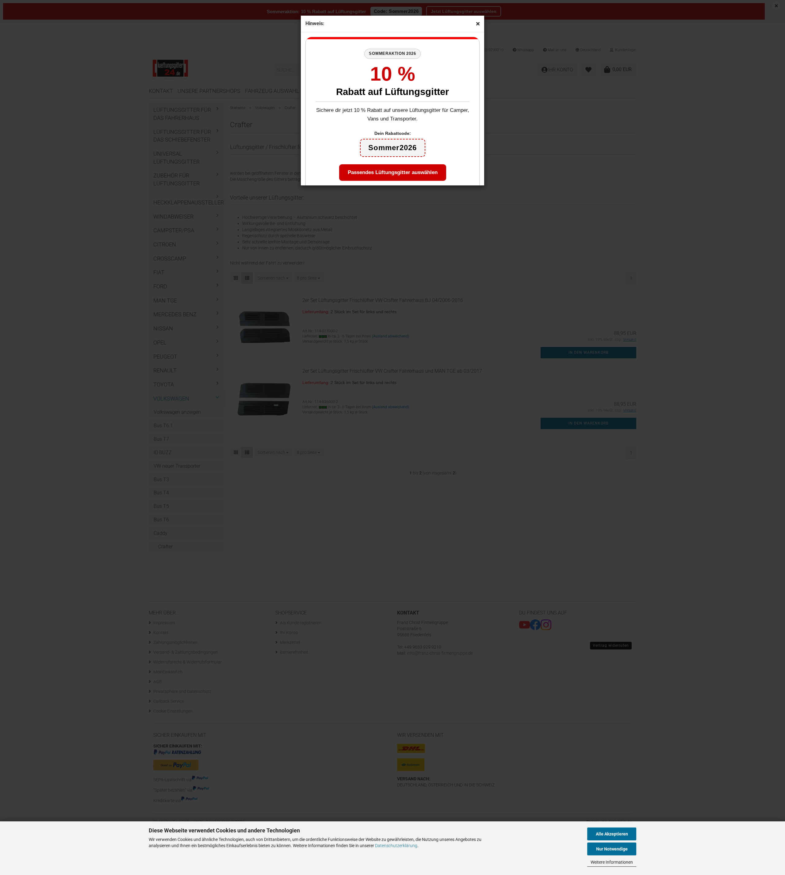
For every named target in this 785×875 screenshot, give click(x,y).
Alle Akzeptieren (612, 833)
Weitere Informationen (612, 862)
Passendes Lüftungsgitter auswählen (393, 172)
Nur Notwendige (612, 848)
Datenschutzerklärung (396, 845)
